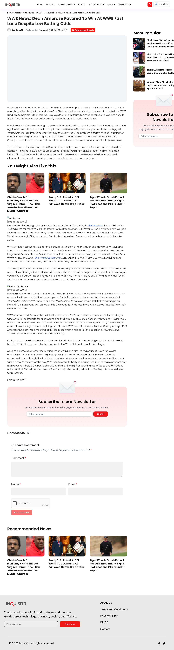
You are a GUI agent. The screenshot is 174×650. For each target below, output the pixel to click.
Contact (105, 629)
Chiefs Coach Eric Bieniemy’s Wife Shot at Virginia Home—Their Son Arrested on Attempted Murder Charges (23, 204)
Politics (50, 4)
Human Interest (66, 4)
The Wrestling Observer (48, 257)
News (40, 4)
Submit (100, 414)
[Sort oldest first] (28, 433)
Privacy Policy (109, 615)
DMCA (104, 622)
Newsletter (125, 4)
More (110, 4)
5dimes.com (95, 225)
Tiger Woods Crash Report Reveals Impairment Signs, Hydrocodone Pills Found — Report (107, 202)
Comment (18, 458)
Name (16, 484)
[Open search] (150, 4)
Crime (81, 4)
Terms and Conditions (114, 609)
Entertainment (96, 4)
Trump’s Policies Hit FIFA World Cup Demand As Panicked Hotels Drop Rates (66, 200)
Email (72, 484)
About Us (106, 602)
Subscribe (70, 624)
